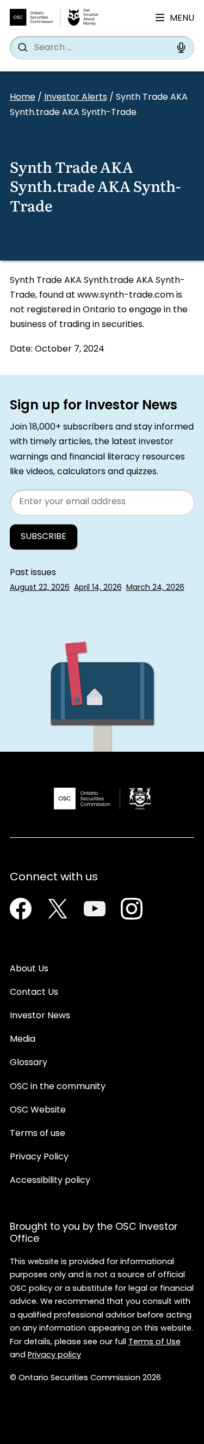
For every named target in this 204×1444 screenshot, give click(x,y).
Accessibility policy (50, 1181)
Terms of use (37, 1134)
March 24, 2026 (155, 588)
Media (22, 1039)
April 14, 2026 (98, 588)
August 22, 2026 (40, 588)
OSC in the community (58, 1087)
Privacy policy (54, 1355)
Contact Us (34, 993)
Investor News (40, 1016)
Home (22, 97)
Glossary (28, 1063)
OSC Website (38, 1110)
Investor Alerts (75, 97)
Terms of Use (154, 1342)
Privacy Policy (39, 1157)
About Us (29, 969)
